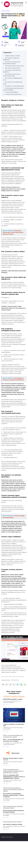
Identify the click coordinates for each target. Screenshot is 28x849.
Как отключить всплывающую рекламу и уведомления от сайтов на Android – (13, 795)
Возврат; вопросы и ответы (12, 55)
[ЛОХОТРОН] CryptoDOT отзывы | (13, 699)
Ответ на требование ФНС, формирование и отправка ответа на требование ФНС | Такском (14, 777)
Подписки (5, 36)
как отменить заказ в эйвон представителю (13, 676)
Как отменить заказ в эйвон (12, 68)
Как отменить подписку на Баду (12, 824)
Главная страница (5, 10)
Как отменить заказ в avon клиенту (14, 65)
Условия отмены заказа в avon (13, 94)
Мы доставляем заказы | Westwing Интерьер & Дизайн (13, 811)
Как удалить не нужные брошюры (14, 86)
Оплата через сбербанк (11, 92)
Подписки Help (17, 3)
